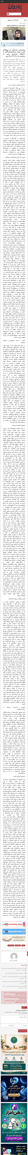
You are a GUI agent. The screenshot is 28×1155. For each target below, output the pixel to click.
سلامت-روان (11, 809)
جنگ (23, 809)
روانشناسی (18, 809)
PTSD (6, 54)
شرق (13, 79)
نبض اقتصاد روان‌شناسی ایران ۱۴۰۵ (14, 837)
